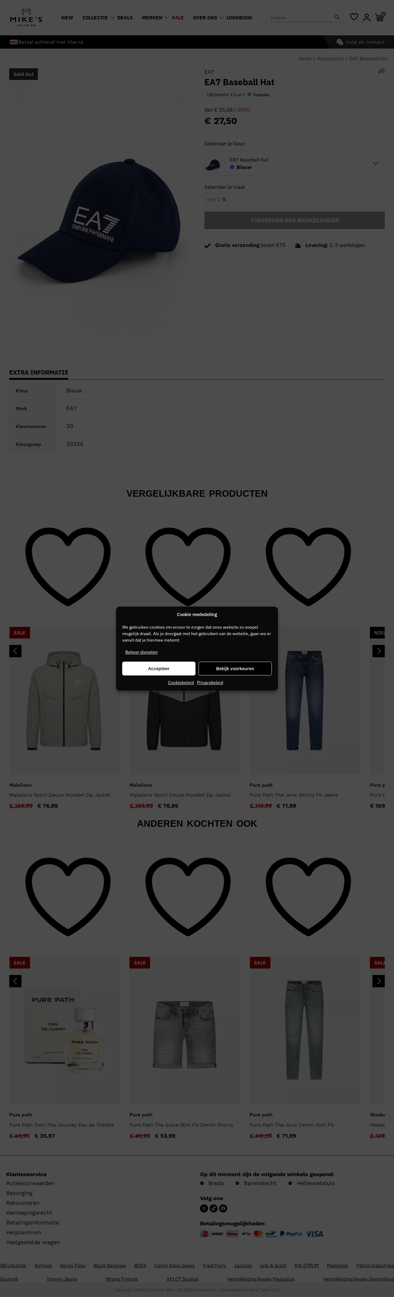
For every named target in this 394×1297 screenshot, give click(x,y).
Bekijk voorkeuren (235, 668)
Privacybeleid (210, 682)
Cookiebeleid (181, 682)
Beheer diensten (141, 652)
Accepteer (159, 668)
